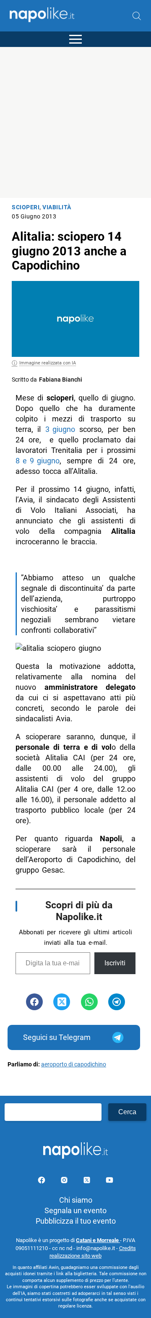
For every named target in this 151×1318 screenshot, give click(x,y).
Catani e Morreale (98, 1240)
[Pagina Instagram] (65, 1181)
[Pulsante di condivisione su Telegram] (116, 1001)
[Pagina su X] (87, 1181)
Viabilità (56, 207)
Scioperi (25, 207)
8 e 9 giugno (38, 460)
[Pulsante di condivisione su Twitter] (61, 1001)
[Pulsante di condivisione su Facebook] (34, 1001)
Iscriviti (114, 963)
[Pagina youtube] (109, 1181)
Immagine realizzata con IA (47, 363)
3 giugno (60, 429)
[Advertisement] (75, 122)
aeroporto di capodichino (73, 1064)
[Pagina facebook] (42, 1181)
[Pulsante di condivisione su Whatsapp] (89, 1001)
